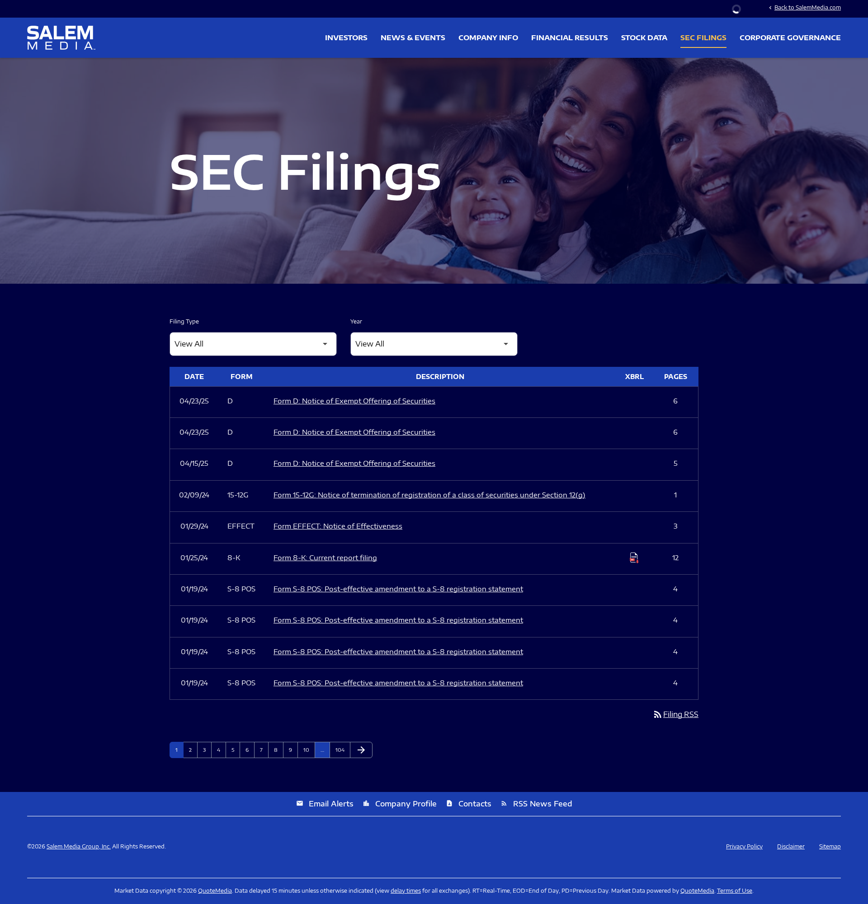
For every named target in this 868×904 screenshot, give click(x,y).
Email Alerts (325, 803)
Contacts (468, 803)
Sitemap (830, 846)
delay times (406, 890)
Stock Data (644, 37)
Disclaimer (791, 846)
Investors (346, 37)
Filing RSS (675, 714)
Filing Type (184, 321)
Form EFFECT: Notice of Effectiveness (338, 526)
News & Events (413, 37)
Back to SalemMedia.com (804, 7)
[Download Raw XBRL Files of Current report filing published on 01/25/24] (634, 558)
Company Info (488, 37)
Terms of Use (734, 890)
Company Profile (400, 803)
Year (356, 321)
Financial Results (569, 37)
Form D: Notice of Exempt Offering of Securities (354, 401)
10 (309, 750)
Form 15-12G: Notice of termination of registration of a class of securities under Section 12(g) (429, 495)
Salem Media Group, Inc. (79, 846)
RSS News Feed (536, 803)
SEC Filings (703, 37)
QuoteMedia (215, 890)
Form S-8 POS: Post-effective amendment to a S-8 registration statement (398, 589)
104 (341, 750)
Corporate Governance (790, 37)
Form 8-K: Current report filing (325, 557)
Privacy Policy (744, 846)
